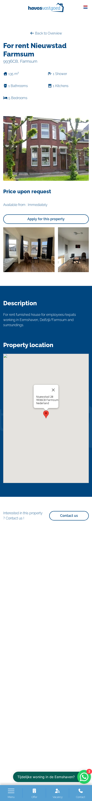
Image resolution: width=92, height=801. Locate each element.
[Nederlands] (85, 7)
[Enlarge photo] (29, 249)
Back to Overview (48, 33)
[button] (46, 414)
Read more (43, 406)
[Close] (53, 390)
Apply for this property (46, 219)
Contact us (69, 516)
